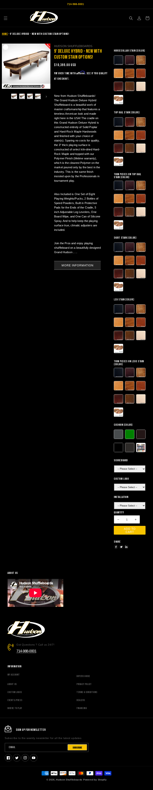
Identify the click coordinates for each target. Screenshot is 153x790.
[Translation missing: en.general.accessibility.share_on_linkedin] (126, 547)
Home (5, 34)
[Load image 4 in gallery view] (38, 96)
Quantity (119, 512)
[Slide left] (6, 97)
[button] (5, 18)
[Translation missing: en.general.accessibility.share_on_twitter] (121, 547)
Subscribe (77, 747)
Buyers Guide (83, 676)
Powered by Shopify (95, 779)
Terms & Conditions (86, 692)
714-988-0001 (26, 651)
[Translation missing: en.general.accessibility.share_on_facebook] (116, 547)
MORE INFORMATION (77, 265)
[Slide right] (46, 97)
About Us (12, 684)
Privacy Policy (83, 684)
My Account (13, 674)
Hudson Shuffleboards (69, 779)
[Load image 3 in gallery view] (30, 96)
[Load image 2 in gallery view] (22, 96)
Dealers (80, 700)
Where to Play (14, 708)
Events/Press (14, 700)
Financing (81, 708)
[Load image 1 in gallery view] (14, 96)
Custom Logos (14, 692)
